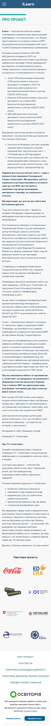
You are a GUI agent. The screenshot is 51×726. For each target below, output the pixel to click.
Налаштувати (13, 718)
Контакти (25, 663)
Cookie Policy (31, 711)
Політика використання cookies (25, 676)
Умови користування (25, 682)
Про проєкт (25, 657)
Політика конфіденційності (25, 670)
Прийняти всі (34, 718)
